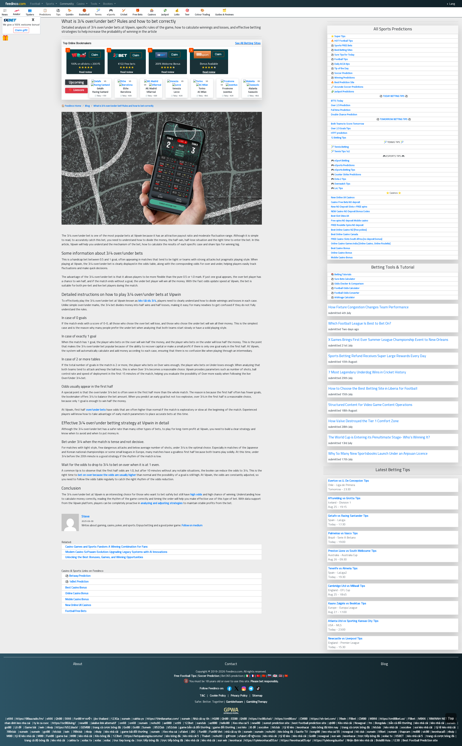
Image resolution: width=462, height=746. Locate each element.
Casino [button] (81, 3)
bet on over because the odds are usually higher (107, 474)
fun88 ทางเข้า (83, 718)
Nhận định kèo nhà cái (360, 740)
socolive (264, 727)
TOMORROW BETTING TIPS (393, 119)
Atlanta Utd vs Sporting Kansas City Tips (353, 620)
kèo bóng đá (285, 731)
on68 (123, 723)
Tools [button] (94, 3)
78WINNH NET (437, 718)
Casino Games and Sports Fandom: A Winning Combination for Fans (106, 546)
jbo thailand (101, 718)
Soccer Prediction (208, 675)
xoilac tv (387, 736)
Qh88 (59, 718)
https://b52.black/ (67, 727)
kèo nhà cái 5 (191, 736)
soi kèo (242, 727)
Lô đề (18, 727)
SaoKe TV (302, 731)
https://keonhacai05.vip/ (296, 740)
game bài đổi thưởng (135, 731)
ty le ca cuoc (41, 723)
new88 (83, 723)
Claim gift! (21, 30)
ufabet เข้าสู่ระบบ (249, 736)
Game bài (31, 727)
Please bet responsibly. (264, 681)
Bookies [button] (108, 3)
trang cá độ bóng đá (36, 740)
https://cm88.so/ (286, 718)
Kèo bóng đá (102, 736)
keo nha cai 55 (331, 731)
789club (11, 731)
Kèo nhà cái (345, 723)
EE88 (234, 718)
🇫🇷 (252, 675)
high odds (196, 494)
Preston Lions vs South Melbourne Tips (352, 550)
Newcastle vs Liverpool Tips (345, 638)
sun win (336, 736)
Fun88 (202, 731)
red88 (416, 731)
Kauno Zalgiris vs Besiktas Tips (347, 603)
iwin (42, 727)
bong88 (315, 731)
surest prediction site (276, 723)
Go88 (126, 727)
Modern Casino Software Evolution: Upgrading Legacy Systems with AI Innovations (116, 551)
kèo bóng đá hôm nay (325, 727)
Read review (85, 72)
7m (370, 723)
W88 (73, 736)
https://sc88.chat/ (261, 718)
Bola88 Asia (383, 740)
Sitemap (257, 695)
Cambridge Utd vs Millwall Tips (346, 585)
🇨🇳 (264, 675)
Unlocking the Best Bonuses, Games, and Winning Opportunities (104, 557)
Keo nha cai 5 (241, 723)
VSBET (399, 736)
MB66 (373, 718)
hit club (360, 731)
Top (451, 718)
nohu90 (156, 723)
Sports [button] (50, 3)
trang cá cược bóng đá (107, 727)
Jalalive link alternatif (104, 723)
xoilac (98, 740)
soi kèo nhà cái (424, 727)
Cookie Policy (218, 695)
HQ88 (215, 718)
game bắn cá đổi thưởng (195, 727)
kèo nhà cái (421, 723)
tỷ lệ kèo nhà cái (446, 727)
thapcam (405, 731)
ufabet (184, 731)
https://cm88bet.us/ (392, 718)
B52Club (159, 727)
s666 (10, 718)
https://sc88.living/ (64, 723)
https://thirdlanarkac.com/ (163, 718)
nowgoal (348, 731)
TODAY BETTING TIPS (394, 96)
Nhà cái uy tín (201, 718)
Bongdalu (380, 723)
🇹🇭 (280, 675)
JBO (193, 731)
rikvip (50, 727)
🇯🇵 (275, 675)
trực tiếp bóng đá (369, 736)
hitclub (276, 727)
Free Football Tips (185, 675)
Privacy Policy (239, 695)
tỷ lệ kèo (288, 727)
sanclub (202, 723)
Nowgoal (359, 723)
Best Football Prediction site (420, 740)
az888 (213, 723)
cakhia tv (73, 740)
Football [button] (35, 3)
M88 (9, 736)
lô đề (253, 727)
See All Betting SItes (248, 43)
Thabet (206, 736)
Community (67, 3)
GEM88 (85, 727)
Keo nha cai (170, 731)
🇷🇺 (269, 675)
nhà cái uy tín (233, 731)
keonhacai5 (438, 731)
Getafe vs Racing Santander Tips (348, 515)
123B (396, 740)
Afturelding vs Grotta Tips (344, 498)
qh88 (332, 723)
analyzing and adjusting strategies (162, 503)
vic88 (426, 731)
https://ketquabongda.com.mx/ (144, 736)
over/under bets (96, 409)
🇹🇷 (258, 675)
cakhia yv (138, 718)
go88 (8, 727)
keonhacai (303, 727)
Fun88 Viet (216, 731)
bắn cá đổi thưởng (400, 723)
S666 (68, 718)
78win (342, 718)
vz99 (178, 723)
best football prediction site (309, 723)
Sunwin (147, 727)
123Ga (115, 718)
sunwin (126, 718)
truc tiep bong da (124, 740)
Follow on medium (192, 525)
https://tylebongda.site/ (329, 740)
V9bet (382, 731)
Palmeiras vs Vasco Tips (343, 533)
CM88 (304, 718)
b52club (172, 727)
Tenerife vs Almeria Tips (343, 568)
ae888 (168, 723)
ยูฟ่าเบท (230, 736)
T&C (202, 695)
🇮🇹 (247, 675)
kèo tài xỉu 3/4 (147, 300)
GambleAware (234, 701)
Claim (94, 54)
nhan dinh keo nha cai (18, 723)
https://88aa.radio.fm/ (30, 718)
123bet (189, 723)
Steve (86, 516)
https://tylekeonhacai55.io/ (261, 740)
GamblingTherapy (256, 701)
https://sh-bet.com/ (323, 718)
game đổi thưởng (224, 727)
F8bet (352, 718)
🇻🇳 (286, 675)
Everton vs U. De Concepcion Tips (348, 480)
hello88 (225, 723)
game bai (61, 736)
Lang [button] (451, 3)
